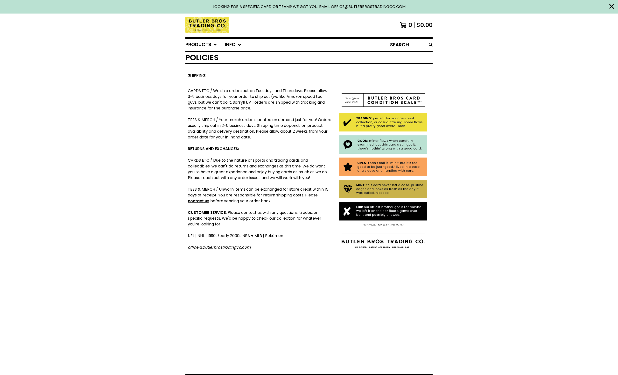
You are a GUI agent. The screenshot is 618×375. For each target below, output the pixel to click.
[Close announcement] (611, 7)
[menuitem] (201, 45)
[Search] (431, 45)
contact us (198, 201)
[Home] (207, 25)
